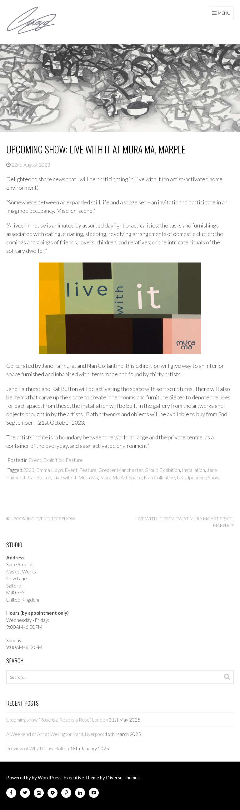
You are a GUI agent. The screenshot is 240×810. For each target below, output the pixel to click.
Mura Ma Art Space (121, 477)
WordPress (50, 777)
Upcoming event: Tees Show (42, 518)
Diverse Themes (123, 777)
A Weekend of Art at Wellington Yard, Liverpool (55, 734)
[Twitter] (25, 794)
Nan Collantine (159, 477)
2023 (28, 470)
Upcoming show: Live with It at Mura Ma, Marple (95, 149)
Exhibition (53, 460)
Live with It (65, 477)
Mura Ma (88, 477)
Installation (193, 470)
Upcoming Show (203, 477)
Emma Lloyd (49, 470)
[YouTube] (94, 794)
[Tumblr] (53, 794)
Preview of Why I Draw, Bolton (37, 748)
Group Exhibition (162, 470)
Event (34, 460)
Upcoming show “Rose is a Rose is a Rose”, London (57, 719)
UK (180, 477)
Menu (224, 13)
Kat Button (39, 477)
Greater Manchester (120, 470)
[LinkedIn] (80, 794)
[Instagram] (39, 794)
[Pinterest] (66, 794)
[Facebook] (11, 794)
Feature (74, 460)
